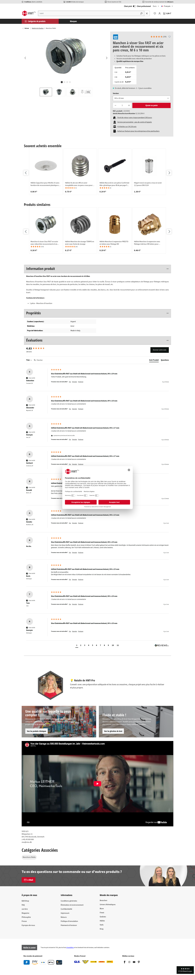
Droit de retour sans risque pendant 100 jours (134, 117)
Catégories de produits (36, 21)
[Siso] (115, 36)
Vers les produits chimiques (36, 731)
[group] (46, 172)
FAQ (23, 905)
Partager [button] (80, 382)
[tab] (154, 360)
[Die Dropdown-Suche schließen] (147, 13)
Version (116, 93)
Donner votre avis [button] (159, 350)
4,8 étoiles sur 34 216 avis (126, 126)
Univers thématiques (108, 904)
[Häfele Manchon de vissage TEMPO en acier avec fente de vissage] (80, 224)
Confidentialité (66, 909)
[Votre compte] (159, 13)
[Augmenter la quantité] (129, 105)
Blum (102, 908)
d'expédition (70, 948)
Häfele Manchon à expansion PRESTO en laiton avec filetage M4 (114, 242)
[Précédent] (25, 57)
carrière (25, 909)
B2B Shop (25, 901)
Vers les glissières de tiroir (113, 731)
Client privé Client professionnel (137, 6)
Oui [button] (70, 382)
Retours (64, 917)
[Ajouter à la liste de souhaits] (169, 36)
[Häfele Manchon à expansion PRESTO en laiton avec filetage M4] (115, 224)
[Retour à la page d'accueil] (29, 13)
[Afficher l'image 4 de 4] (70, 82)
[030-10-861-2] (66, 56)
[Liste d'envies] (154, 13)
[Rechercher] (141, 13)
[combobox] (88, 13)
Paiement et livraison (69, 925)
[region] (66, 64)
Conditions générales (69, 901)
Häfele (102, 921)
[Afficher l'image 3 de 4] (67, 82)
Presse (24, 921)
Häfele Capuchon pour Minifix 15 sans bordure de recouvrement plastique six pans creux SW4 (45, 184)
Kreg (101, 929)
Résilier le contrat (29, 947)
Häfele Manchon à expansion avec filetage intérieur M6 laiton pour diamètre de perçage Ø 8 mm (147, 242)
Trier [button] (28, 360)
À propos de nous (28, 925)
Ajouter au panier (151, 105)
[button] (158, 37)
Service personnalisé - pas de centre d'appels (134, 122)
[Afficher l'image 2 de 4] (64, 82)
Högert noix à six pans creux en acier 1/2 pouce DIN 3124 (148, 184)
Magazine (25, 913)
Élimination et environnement (72, 905)
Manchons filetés (29, 857)
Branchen (103, 900)
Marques (73, 21)
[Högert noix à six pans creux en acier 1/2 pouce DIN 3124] (149, 165)
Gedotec (103, 916)
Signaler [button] (74, 382)
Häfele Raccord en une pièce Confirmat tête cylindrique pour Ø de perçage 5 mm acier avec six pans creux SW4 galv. (114, 184)
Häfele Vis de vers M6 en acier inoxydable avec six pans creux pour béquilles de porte (79, 184)
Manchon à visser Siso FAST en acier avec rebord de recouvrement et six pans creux (44, 242)
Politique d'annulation (69, 921)
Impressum (65, 913)
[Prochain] (106, 57)
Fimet (102, 912)
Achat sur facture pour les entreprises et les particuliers (138, 131)
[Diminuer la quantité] (115, 105)
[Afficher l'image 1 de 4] (62, 82)
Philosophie (26, 917)
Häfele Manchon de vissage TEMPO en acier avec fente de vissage (79, 242)
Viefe (101, 925)
